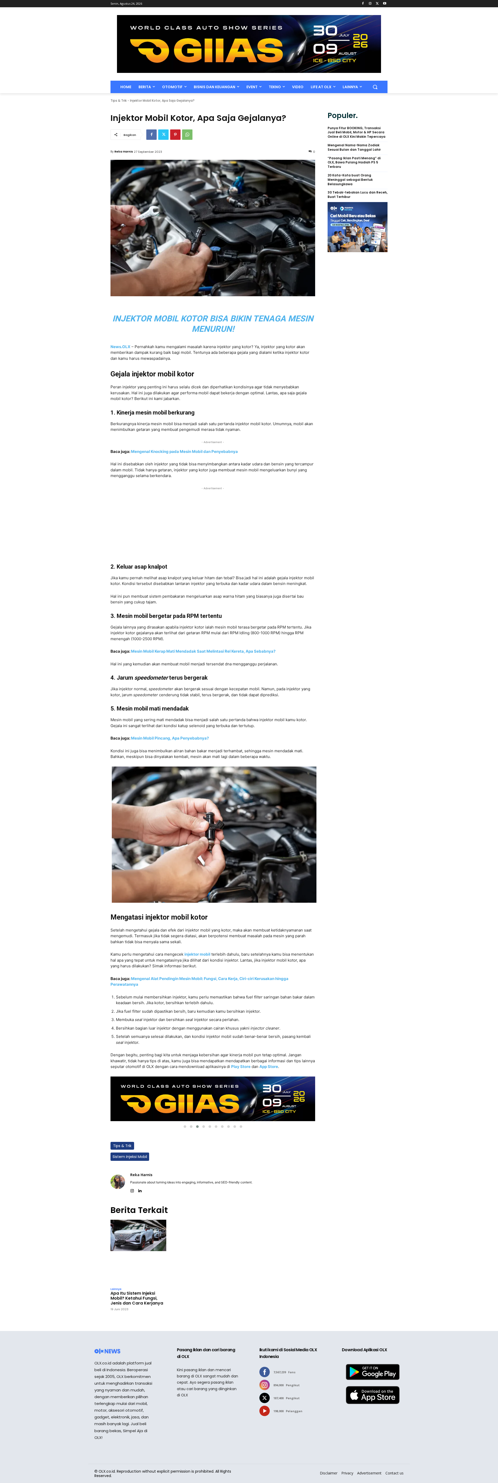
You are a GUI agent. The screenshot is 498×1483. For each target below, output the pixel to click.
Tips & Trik (118, 100)
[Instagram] (370, 4)
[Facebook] (363, 4)
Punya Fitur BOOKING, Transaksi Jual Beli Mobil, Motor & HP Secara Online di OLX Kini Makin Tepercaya (356, 132)
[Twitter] (377, 4)
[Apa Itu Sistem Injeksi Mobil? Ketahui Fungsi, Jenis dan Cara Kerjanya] (138, 1252)
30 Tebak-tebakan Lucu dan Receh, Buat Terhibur (358, 194)
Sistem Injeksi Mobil (130, 1156)
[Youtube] (385, 4)
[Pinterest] (175, 134)
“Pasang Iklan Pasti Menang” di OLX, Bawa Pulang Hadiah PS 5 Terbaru (354, 162)
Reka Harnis (123, 151)
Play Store (241, 1066)
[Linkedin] (140, 1190)
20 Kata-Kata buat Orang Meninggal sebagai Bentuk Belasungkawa (350, 179)
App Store (268, 1066)
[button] (375, 87)
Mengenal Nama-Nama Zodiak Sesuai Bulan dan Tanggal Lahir (354, 147)
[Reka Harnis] (117, 1182)
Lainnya (115, 1289)
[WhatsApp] (187, 134)
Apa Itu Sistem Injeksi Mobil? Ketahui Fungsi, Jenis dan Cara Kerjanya (136, 1298)
